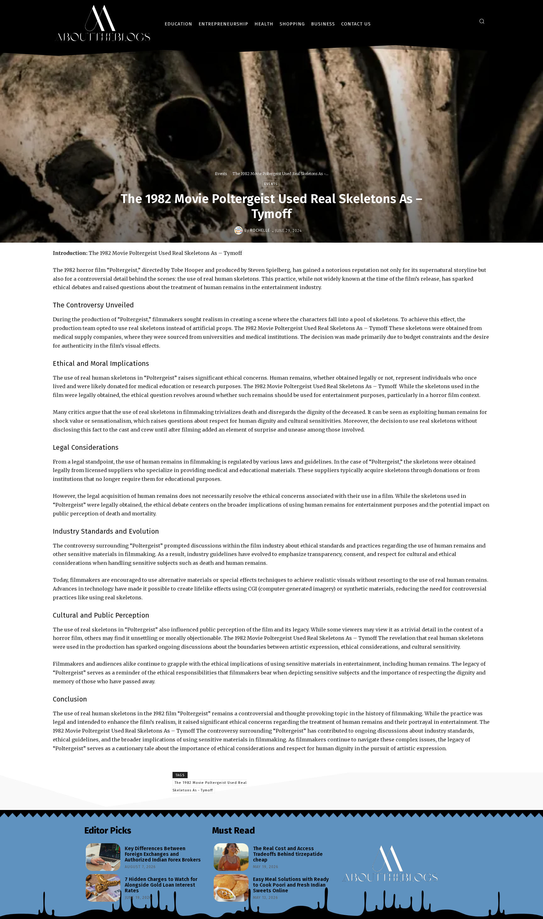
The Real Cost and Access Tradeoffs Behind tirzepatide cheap (288, 853)
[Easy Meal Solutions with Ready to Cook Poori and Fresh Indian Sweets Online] (231, 888)
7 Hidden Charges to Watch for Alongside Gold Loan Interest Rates (161, 884)
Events (221, 173)
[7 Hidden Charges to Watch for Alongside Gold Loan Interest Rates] (103, 888)
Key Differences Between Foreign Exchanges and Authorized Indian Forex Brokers (163, 853)
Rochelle (260, 230)
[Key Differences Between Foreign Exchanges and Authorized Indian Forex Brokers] (103, 857)
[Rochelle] (239, 230)
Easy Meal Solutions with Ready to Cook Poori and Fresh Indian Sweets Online (291, 884)
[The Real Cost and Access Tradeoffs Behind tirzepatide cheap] (231, 857)
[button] (481, 21)
